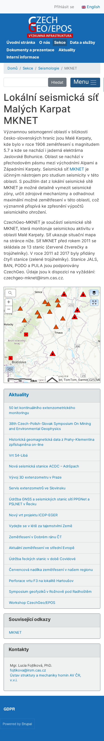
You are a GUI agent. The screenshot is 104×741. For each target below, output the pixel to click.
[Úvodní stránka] (49, 27)
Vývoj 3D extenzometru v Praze (35, 477)
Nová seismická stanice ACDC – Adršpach (44, 466)
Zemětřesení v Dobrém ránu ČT (35, 537)
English (93, 6)
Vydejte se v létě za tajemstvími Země (40, 526)
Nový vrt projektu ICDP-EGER (33, 515)
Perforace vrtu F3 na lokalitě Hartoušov (41, 581)
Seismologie (48, 68)
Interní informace (23, 57)
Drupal (27, 723)
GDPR (9, 709)
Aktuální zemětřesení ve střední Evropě (41, 548)
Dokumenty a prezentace (30, 49)
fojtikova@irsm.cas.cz (28, 670)
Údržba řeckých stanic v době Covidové (42, 559)
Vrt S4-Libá (18, 455)
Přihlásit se (64, 6)
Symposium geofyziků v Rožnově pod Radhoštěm (50, 591)
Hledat (57, 82)
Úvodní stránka (21, 42)
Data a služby (82, 42)
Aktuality (67, 49)
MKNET (77, 169)
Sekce (60, 42)
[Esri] (92, 379)
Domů (12, 68)
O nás (44, 42)
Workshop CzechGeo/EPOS (32, 602)
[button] (8, 302)
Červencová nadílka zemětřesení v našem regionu (51, 570)
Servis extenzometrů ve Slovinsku (37, 488)
